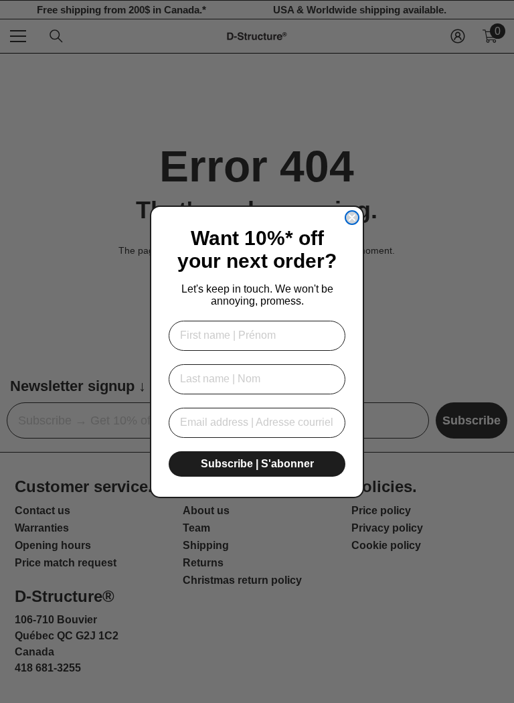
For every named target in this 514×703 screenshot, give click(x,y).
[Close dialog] (352, 217)
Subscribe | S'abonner (257, 463)
